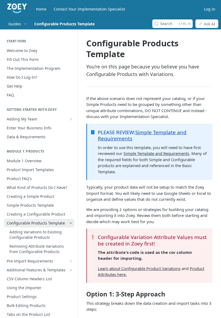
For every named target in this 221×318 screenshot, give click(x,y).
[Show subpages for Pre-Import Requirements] (71, 261)
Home (41, 9)
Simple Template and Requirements (142, 135)
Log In (209, 9)
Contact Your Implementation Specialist (89, 9)
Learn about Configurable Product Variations (139, 268)
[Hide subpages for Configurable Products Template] (71, 223)
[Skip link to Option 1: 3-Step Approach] (82, 294)
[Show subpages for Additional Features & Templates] (71, 270)
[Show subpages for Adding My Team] (71, 119)
